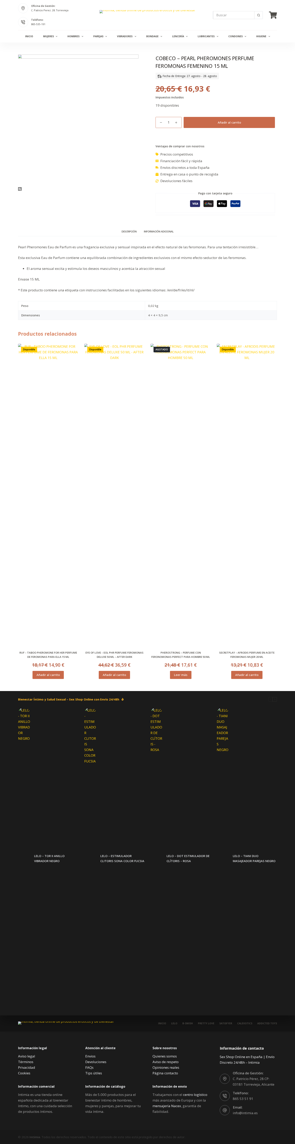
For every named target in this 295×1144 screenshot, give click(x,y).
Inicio (29, 36)
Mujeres (48, 36)
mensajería (167, 1106)
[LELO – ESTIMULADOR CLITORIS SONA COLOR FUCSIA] (90, 858)
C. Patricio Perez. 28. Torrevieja (49, 10)
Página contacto (165, 1073)
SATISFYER (225, 1023)
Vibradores (124, 36)
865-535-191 (38, 24)
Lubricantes (206, 36)
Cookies (24, 1073)
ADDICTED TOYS (267, 1023)
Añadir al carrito (229, 122)
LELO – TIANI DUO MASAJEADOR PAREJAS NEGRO (254, 858)
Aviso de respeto (166, 1061)
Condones (235, 36)
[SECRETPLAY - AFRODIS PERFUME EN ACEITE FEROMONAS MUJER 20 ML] (247, 495)
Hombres (73, 36)
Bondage (152, 36)
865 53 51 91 (243, 1098)
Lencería (178, 36)
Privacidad (26, 1067)
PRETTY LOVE (206, 1023)
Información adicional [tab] (159, 231)
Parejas (98, 36)
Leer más (180, 675)
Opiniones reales (166, 1067)
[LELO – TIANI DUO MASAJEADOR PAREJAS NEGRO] (223, 858)
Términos (25, 1061)
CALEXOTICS (244, 1023)
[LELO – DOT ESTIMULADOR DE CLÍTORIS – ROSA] (157, 858)
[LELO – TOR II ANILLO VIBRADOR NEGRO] (24, 858)
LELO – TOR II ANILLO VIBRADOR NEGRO (49, 858)
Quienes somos (165, 1056)
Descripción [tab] (129, 231)
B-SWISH (187, 1023)
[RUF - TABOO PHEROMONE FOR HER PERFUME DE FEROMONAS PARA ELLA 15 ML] (48, 495)
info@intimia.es (245, 1113)
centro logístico (195, 1094)
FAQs (89, 1067)
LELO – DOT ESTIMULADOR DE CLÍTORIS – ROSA (188, 858)
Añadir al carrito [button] (48, 675)
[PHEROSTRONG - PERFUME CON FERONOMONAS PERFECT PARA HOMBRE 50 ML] (181, 495)
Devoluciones (95, 1061)
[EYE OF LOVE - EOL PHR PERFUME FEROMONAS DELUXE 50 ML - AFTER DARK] (114, 495)
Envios (90, 1056)
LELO (174, 1023)
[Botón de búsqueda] (258, 15)
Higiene (261, 36)
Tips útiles (93, 1073)
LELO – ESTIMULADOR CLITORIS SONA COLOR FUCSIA (122, 858)
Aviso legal (26, 1056)
